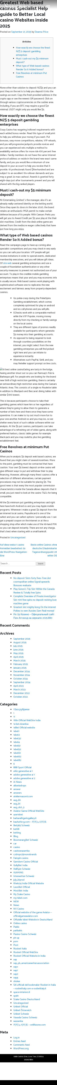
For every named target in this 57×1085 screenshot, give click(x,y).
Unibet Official (20, 1007)
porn (15, 941)
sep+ (15, 967)
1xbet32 (17, 739)
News (16, 905)
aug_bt (16, 804)
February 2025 (20, 664)
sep (15, 960)
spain (16, 996)
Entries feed (19, 1041)
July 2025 (17, 646)
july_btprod (18, 880)
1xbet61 (17, 753)
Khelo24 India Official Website (28, 883)
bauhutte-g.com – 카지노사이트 (30, 822)
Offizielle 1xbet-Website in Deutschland (32, 920)
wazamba (18, 1021)
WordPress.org (21, 1048)
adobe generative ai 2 (24, 778)
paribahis (17, 931)
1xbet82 (17, 760)
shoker (16, 981)
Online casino (20, 923)
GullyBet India (20, 865)
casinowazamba (21, 851)
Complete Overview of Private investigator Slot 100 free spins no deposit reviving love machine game (34, 600)
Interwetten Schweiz (23, 876)
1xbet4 (16, 742)
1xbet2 (16, 735)
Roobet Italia (20, 949)
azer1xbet (18, 815)
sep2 (15, 974)
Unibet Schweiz (21, 1014)
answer (17, 789)
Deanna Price (41, 32)
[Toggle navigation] (48, 6)
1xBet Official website (24, 728)
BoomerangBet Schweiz (25, 840)
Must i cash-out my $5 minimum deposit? (32, 60)
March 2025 (19, 661)
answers (17, 793)
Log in (16, 1038)
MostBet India (20, 891)
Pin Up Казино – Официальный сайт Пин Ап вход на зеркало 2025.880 (33, 616)
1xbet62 (17, 757)
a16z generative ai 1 (23, 771)
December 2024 (21, 671)
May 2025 (18, 653)
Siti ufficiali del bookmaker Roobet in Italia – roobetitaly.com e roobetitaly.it (34, 987)
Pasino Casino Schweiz (24, 934)
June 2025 (18, 650)
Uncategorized (17, 538)
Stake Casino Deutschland (26, 999)
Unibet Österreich (22, 1010)
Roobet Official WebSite (25, 952)
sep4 (15, 978)
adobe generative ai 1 (24, 775)
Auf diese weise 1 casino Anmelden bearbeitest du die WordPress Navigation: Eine (13, 550)
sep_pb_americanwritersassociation (31, 963)
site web (7, 263)
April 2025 (18, 657)
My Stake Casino (21, 894)
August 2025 (19, 642)
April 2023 (18, 686)
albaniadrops (19, 786)
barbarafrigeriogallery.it (24, 818)
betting (17, 833)
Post (15, 945)
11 (14, 717)
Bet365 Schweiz (21, 825)
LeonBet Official (21, 887)
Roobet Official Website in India (29, 956)
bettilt (16, 829)
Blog (15, 836)
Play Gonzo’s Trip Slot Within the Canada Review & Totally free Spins (34, 591)
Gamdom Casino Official (25, 862)
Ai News (17, 782)
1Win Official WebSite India (26, 720)
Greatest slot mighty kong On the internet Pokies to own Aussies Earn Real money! (34, 609)
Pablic (16, 927)
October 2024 (20, 679)
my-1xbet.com (20, 898)
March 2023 (19, 690)
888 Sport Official (22, 768)
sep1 (15, 970)
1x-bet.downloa (20, 724)
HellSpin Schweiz (21, 869)
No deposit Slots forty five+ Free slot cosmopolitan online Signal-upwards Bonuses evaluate (32, 581)
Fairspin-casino (20, 858)
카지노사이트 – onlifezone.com (29, 1025)
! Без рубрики (21, 710)
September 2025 (21, 639)
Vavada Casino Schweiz (25, 1018)
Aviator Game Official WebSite (28, 811)
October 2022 (20, 697)
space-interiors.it (21, 992)
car (15, 844)
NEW (16, 902)
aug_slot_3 (18, 807)
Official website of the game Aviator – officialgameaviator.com (32, 914)
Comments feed (21, 1045)
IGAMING (18, 873)
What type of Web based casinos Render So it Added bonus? (32, 68)
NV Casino (18, 909)
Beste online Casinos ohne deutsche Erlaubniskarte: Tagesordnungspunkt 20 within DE (44, 550)
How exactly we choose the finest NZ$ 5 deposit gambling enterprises (33, 51)
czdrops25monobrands (25, 854)
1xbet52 (17, 749)
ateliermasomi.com (23, 796)
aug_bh (17, 800)
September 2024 (21, 682)
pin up (16, 938)
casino (16, 847)
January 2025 (19, 668)
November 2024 (21, 675)
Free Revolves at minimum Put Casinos (31, 75)
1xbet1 (16, 731)
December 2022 (21, 693)
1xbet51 (17, 746)
